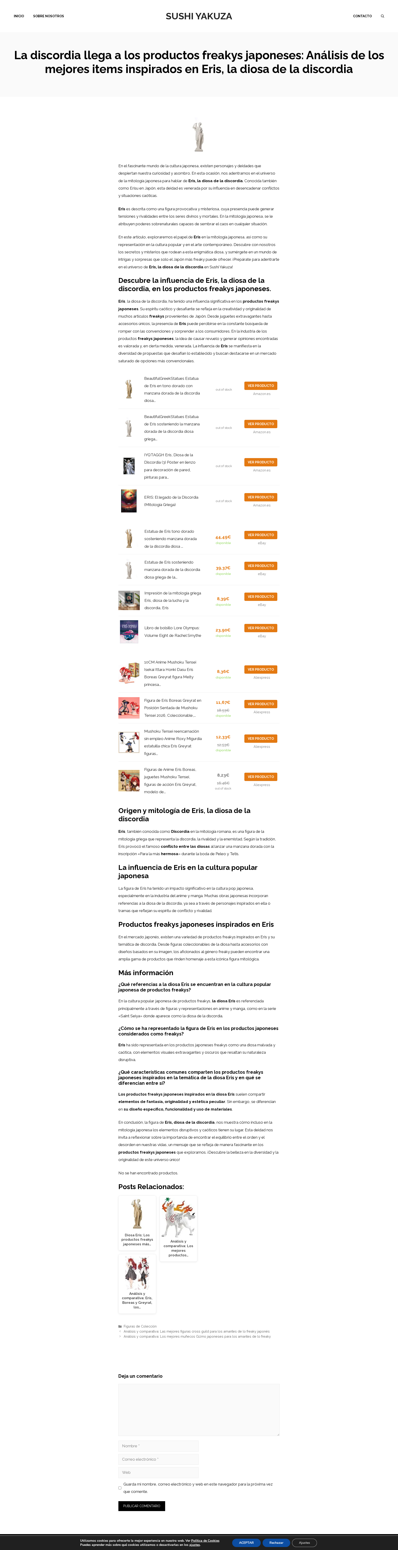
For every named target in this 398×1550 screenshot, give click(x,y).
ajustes (194, 1545)
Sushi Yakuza (199, 16)
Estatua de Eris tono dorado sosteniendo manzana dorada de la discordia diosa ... (170, 539)
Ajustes (304, 1543)
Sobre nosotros (48, 16)
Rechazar (276, 1543)
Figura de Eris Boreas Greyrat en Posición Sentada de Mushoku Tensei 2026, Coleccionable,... (172, 708)
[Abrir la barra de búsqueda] (382, 16)
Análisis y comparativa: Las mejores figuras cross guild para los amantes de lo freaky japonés (197, 1331)
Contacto (362, 16)
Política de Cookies (205, 1540)
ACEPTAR (246, 1543)
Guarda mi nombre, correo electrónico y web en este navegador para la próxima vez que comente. (198, 1488)
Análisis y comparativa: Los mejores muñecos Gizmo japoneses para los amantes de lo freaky (197, 1336)
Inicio (19, 16)
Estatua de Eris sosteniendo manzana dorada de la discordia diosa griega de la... (172, 569)
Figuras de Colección (140, 1326)
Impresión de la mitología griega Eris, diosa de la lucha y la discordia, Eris (172, 600)
